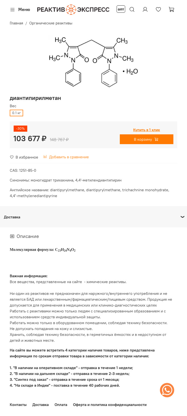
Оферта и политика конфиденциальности (110, 404)
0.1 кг (16, 113)
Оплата (61, 404)
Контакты (18, 404)
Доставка (40, 404)
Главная (16, 23)
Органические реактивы (50, 23)
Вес (13, 106)
